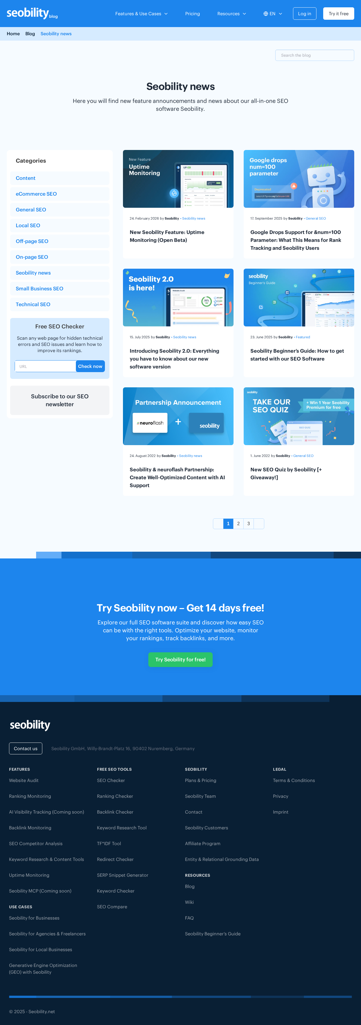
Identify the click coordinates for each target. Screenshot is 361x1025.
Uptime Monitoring (29, 875)
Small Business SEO (39, 288)
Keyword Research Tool (122, 827)
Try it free (339, 13)
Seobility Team (200, 796)
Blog (30, 33)
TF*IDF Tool (109, 843)
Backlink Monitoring (30, 827)
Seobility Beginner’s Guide (213, 933)
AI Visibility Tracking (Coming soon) (46, 812)
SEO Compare (112, 906)
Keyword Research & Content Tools (46, 859)
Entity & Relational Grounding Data (222, 859)
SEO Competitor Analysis (36, 843)
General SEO (31, 209)
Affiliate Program (203, 843)
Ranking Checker (115, 796)
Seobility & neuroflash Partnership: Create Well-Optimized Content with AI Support (177, 477)
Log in (304, 13)
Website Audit (24, 780)
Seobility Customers (206, 827)
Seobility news (33, 272)
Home (13, 33)
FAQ (189, 918)
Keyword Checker (116, 891)
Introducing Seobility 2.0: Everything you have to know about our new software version (174, 359)
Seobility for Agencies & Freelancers (47, 933)
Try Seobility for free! (180, 659)
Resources (228, 13)
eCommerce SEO (36, 194)
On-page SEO (32, 257)
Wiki (189, 902)
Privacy (280, 796)
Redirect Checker (115, 859)
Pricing (192, 13)
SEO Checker (111, 780)
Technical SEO (33, 304)
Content (26, 178)
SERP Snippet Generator (122, 875)
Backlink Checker (115, 812)
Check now (90, 366)
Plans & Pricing (200, 780)
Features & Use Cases (138, 13)
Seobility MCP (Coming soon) (40, 891)
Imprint (281, 812)
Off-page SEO (32, 241)
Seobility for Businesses (34, 918)
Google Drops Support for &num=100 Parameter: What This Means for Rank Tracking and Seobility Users (295, 240)
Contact (193, 812)
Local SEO (28, 225)
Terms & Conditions (294, 780)
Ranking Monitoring (30, 796)
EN (273, 13)
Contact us (26, 748)
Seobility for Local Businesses (40, 949)
